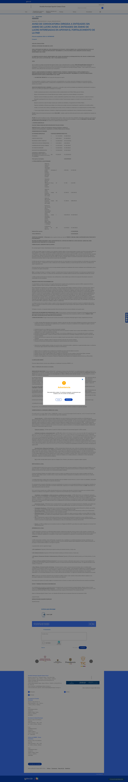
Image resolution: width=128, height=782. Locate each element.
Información (68, 399)
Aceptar (58, 399)
